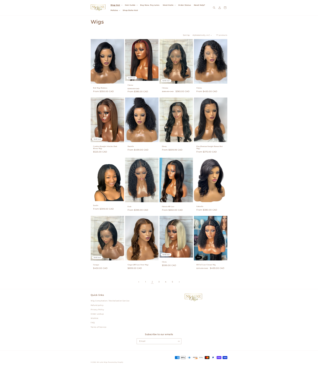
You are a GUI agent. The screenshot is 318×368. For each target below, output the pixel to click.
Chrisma (165, 88)
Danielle (131, 146)
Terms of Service (98, 327)
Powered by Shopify (115, 362)
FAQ (93, 322)
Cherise (130, 85)
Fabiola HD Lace (168, 206)
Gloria (164, 262)
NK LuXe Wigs (102, 362)
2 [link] (152, 282)
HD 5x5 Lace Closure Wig (206, 265)
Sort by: (186, 35)
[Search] (214, 7)
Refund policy (97, 305)
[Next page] (179, 282)
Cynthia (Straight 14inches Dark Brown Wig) (105, 147)
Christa (199, 88)
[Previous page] (139, 282)
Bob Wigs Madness (100, 88)
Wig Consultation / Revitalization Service (110, 301)
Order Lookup (97, 314)
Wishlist (94, 318)
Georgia (96, 265)
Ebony (164, 146)
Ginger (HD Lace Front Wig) (138, 265)
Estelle (95, 205)
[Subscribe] (178, 341)
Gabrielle (199, 206)
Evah (129, 206)
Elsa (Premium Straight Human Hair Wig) (209, 147)
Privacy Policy (97, 309)
